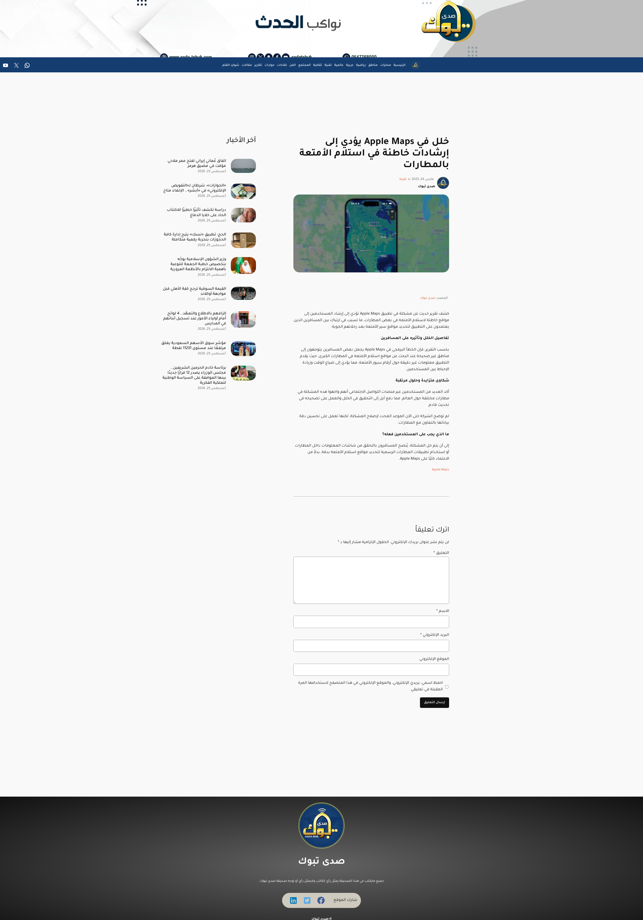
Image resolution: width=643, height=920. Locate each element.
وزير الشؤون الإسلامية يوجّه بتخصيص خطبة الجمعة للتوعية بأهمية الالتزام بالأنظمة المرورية (198, 264)
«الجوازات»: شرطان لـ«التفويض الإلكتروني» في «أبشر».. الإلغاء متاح (194, 188)
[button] (321, 900)
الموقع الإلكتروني (434, 659)
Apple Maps (440, 470)
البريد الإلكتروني (434, 635)
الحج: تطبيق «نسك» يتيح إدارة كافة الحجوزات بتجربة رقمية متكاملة (195, 237)
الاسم (442, 611)
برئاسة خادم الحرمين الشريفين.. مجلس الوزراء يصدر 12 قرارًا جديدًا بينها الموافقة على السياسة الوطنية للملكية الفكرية (194, 375)
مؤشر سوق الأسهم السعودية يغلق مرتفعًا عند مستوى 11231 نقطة (193, 346)
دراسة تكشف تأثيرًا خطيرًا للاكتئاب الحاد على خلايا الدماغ (196, 212)
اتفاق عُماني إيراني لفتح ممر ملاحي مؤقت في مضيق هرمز (197, 163)
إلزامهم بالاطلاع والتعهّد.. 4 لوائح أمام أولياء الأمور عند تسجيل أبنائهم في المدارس (194, 319)
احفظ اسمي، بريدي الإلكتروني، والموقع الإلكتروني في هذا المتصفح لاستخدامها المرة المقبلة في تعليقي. (370, 686)
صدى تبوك (428, 298)
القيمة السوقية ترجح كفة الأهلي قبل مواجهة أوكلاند (194, 291)
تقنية (403, 179)
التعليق (441, 553)
